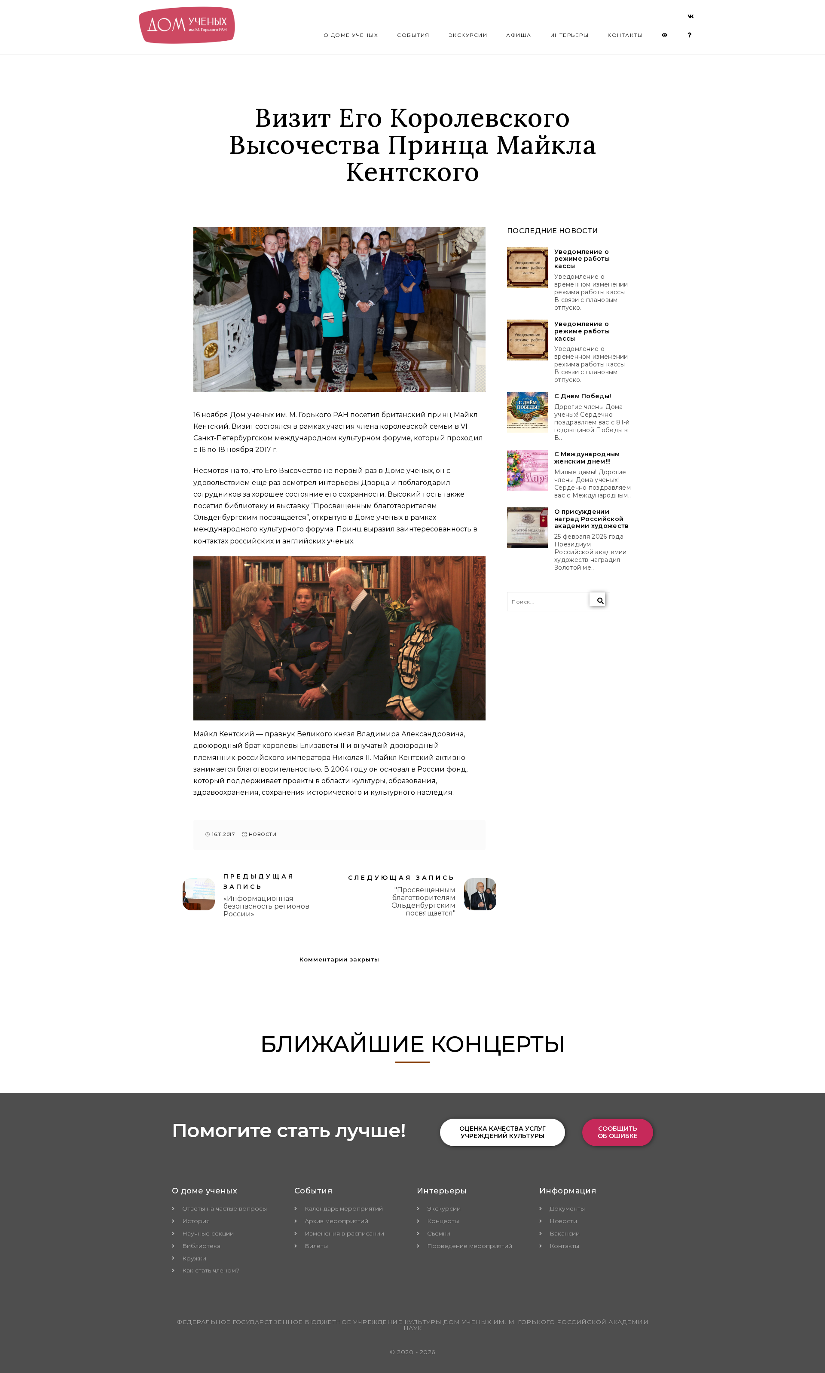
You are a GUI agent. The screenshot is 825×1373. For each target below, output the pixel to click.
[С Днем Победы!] (527, 412)
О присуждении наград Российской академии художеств (591, 519)
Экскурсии (468, 35)
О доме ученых (351, 35)
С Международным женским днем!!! (587, 458)
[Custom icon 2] (691, 18)
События (413, 35)
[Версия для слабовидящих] (665, 35)
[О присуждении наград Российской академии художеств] (527, 527)
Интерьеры (569, 35)
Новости (263, 834)
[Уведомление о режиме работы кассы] (527, 267)
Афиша (519, 35)
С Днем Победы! (582, 396)
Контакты (625, 35)
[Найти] (597, 599)
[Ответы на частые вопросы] (690, 35)
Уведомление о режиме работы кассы (582, 259)
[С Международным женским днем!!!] (527, 470)
